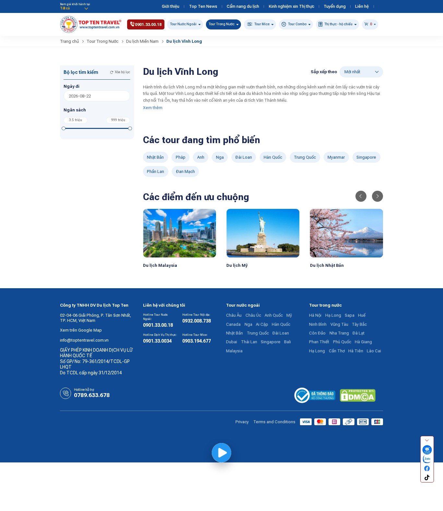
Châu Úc (253, 315)
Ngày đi (71, 86)
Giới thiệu (170, 6)
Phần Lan (155, 171)
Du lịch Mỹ (237, 265)
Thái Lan (249, 341)
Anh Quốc (274, 315)
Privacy (242, 421)
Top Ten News (203, 6)
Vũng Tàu (339, 324)
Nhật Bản (155, 157)
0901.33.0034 (157, 341)
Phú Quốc (342, 341)
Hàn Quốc (273, 157)
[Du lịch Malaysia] (179, 232)
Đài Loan (243, 157)
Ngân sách (75, 110)
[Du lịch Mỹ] (262, 232)
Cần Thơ (337, 350)
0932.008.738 (196, 321)
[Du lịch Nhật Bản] (346, 232)
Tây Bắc (359, 324)
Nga (220, 157)
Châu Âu (234, 315)
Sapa (349, 315)
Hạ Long (333, 315)
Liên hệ (362, 6)
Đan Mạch (185, 171)
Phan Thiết (319, 341)
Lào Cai (374, 350)
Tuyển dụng (335, 6)
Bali (287, 341)
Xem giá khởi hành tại (75, 4)
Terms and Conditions (274, 421)
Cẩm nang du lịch (243, 6)
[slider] (64, 128)
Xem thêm (152, 107)
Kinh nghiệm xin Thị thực (291, 6)
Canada (233, 324)
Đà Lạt (359, 333)
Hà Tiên (355, 350)
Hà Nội (315, 315)
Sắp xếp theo (324, 71)
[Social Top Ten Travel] (427, 449)
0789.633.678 (92, 395)
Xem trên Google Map (81, 330)
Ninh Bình (318, 324)
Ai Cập (262, 324)
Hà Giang (363, 341)
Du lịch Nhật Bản (327, 265)
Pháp (181, 157)
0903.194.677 (196, 341)
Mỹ (289, 315)
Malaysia (234, 350)
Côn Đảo (317, 333)
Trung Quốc (305, 157)
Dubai (231, 341)
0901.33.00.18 (158, 325)
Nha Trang (339, 333)
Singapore (366, 157)
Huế (361, 315)
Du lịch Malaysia (160, 265)
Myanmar (336, 157)
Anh (200, 157)
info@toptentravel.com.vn (84, 340)
